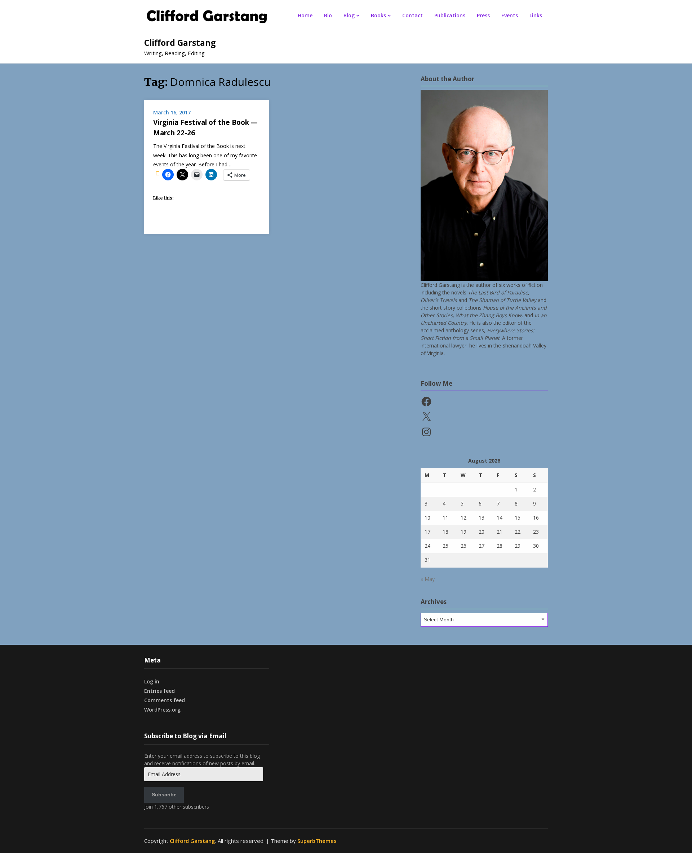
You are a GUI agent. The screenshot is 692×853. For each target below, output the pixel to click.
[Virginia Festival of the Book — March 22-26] (157, 173)
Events (509, 15)
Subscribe (164, 794)
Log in (151, 681)
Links (535, 15)
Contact (412, 15)
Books (378, 15)
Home (305, 15)
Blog (349, 15)
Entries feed (159, 690)
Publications (449, 15)
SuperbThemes (317, 840)
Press (483, 15)
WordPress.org (162, 709)
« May (428, 579)
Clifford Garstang (180, 42)
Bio (328, 15)
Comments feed (164, 700)
